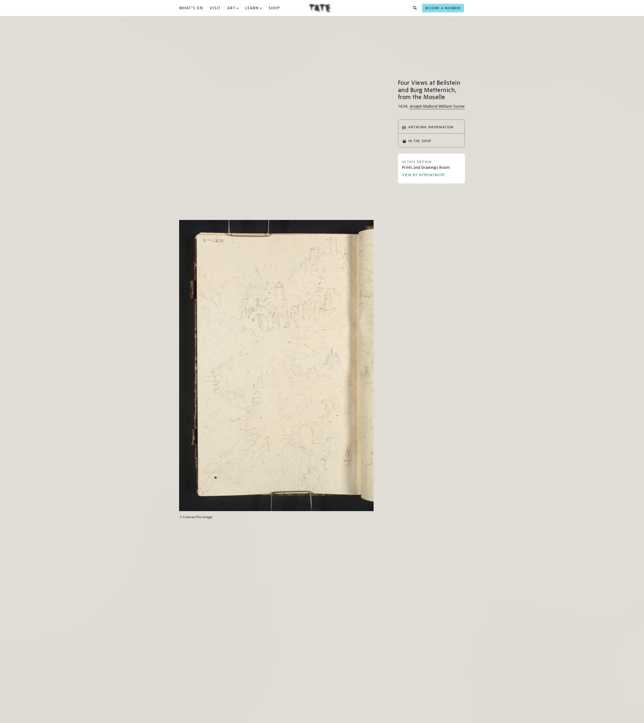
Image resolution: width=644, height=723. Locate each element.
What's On (191, 8)
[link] (196, 517)
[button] (413, 8)
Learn (252, 8)
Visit (215, 8)
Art (231, 8)
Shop (274, 8)
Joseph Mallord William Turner (437, 106)
